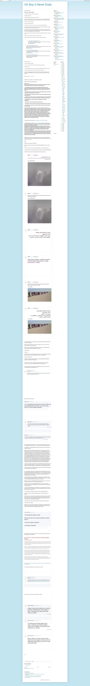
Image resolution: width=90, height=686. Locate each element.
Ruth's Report (57, 21)
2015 (62, 123)
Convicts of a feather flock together (59, 50)
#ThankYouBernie (46, 581)
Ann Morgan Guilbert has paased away (64, 101)
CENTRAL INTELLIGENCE (63, 99)
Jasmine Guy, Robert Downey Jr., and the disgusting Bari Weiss (33, 675)
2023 (62, 66)
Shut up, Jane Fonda (63, 107)
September (63, 79)
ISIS (43, 123)
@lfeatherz (37, 374)
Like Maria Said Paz (57, 31)
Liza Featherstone (29, 539)
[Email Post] (32, 661)
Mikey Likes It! (57, 24)
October (63, 78)
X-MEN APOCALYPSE (64, 116)
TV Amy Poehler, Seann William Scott (63, 94)
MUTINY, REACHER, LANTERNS (29, 673)
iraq (25, 654)
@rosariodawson (40, 581)
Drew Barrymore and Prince (63, 86)
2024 (62, 65)
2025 (62, 64)
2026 (62, 63)
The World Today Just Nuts (58, 52)
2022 (62, 67)
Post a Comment (28, 665)
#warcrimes (32, 196)
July (62, 82)
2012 (62, 126)
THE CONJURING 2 (64, 104)
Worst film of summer (63, 110)
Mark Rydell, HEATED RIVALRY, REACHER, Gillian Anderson (33, 676)
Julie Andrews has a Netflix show (63, 112)
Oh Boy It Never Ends (38, 4)
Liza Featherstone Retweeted (30, 370)
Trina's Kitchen (57, 36)
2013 (62, 125)
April (62, 118)
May (62, 117)
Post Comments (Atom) (31, 668)
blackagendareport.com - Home (59, 59)
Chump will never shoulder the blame (59, 22)
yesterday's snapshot (27, 139)
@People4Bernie (34, 581)
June (62, 83)
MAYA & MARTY (63, 96)
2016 (62, 74)
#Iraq (35, 196)
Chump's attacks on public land (58, 34)
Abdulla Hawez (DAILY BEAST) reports (41, 120)
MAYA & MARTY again (63, 91)
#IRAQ (37, 232)
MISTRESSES (63, 84)
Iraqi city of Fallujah (37, 123)
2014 (62, 124)
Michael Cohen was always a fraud (59, 43)
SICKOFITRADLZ (57, 40)
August (63, 81)
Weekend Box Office (27, 677)
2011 (62, 127)
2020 (62, 69)
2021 (62, 68)
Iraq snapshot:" (32, 76)
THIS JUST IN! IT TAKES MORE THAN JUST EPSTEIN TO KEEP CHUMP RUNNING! (59, 47)
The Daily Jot (56, 45)
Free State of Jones (63, 88)
